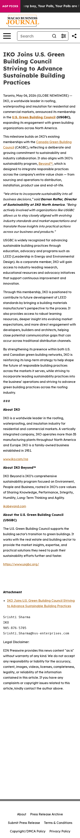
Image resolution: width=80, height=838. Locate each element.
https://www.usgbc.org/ (21, 564)
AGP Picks (10, 6)
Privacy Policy (59, 831)
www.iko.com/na (15, 459)
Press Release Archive (46, 814)
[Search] (54, 36)
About (21, 814)
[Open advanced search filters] (63, 36)
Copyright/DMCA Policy (27, 831)
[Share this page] (74, 36)
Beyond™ (45, 164)
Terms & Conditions (58, 823)
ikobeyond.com (14, 506)
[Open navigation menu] (7, 36)
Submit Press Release (24, 823)
